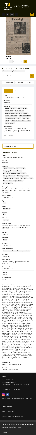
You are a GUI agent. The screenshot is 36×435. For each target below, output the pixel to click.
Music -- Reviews (19, 110)
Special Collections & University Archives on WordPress (17, 398)
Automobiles (25, 118)
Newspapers (6, 208)
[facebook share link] (7, 394)
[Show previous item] (10, 61)
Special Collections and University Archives (13, 417)
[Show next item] (25, 61)
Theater (7, 120)
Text (4, 203)
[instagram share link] (3, 394)
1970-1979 (6, 220)
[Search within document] (32, 76)
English (5, 239)
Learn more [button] (17, 427)
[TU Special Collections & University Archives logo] (17, 6)
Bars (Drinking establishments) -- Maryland (16, 113)
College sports (9, 110)
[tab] (8, 91)
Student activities (22, 108)
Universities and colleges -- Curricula (21, 120)
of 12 (21, 61)
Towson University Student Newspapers (13, 71)
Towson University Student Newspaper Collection (16, 251)
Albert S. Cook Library (8, 411)
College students (9, 123)
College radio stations (11, 115)
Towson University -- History (13, 118)
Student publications (10, 108)
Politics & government (25, 115)
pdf (4, 214)
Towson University (7, 406)
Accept (5, 432)
